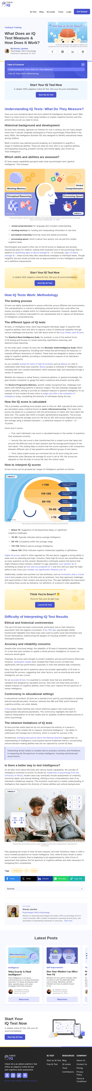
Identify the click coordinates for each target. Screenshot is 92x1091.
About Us (81, 1060)
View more (68, 921)
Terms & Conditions (81, 1080)
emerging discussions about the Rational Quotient (39, 738)
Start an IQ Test (54, 1060)
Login (68, 12)
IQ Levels (51, 12)
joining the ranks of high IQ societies (36, 364)
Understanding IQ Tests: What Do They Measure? (30, 69)
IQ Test (33, 12)
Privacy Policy (80, 1073)
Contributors (68, 1072)
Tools (60, 12)
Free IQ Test (52, 1064)
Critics (8, 709)
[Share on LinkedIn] (72, 52)
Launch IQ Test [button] (45, 605)
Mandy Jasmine (21, 48)
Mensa (64, 364)
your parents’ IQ (66, 564)
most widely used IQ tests (71, 332)
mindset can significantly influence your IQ (46, 569)
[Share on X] (62, 52)
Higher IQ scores (12, 555)
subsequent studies (22, 662)
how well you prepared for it (39, 567)
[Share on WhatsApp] (82, 52)
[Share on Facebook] (52, 52)
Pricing (80, 1068)
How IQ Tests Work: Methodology (23, 73)
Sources (45, 888)
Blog (41, 12)
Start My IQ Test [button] (44, 283)
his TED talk (50, 630)
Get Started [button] (82, 11)
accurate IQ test (18, 680)
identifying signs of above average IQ (32, 252)
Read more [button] (24, 999)
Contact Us (82, 1064)
